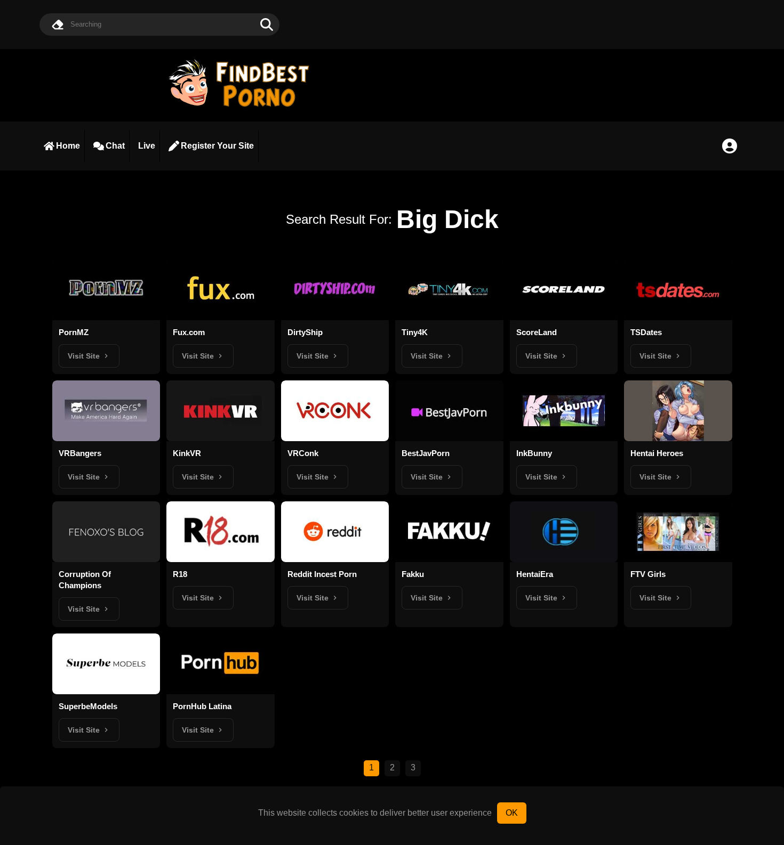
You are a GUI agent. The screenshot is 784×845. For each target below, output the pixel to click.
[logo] (244, 107)
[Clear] (57, 24)
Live (146, 145)
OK (512, 812)
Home (68, 145)
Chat (115, 145)
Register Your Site (217, 145)
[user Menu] (729, 146)
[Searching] (266, 24)
